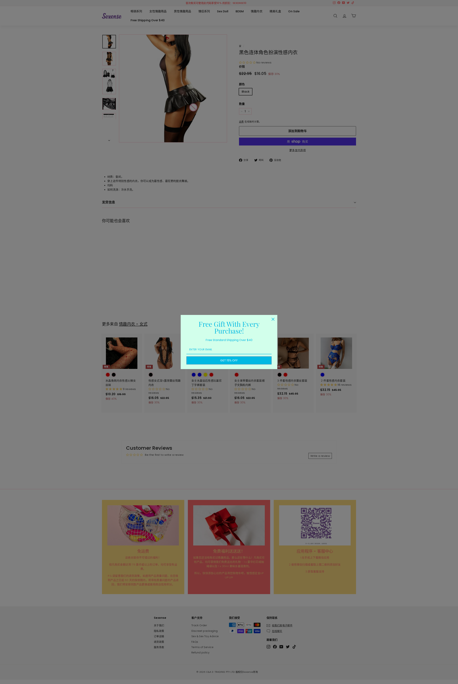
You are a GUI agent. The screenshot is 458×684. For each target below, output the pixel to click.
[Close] (273, 319)
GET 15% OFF (229, 360)
